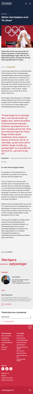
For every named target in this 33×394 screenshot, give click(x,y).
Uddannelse (20, 335)
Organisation (5, 338)
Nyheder (4, 14)
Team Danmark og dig (22, 356)
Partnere (3, 349)
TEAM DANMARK (6, 3)
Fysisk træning (21, 338)
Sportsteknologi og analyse (22, 347)
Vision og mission (6, 335)
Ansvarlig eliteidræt (7, 342)
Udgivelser (4, 347)
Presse (3, 375)
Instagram (10, 368)
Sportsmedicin (21, 345)
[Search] (30, 390)
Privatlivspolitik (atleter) (21, 359)
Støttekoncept (5, 340)
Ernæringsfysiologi (22, 340)
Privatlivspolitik (9, 321)
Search (26, 3)
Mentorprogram (21, 353)
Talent (3, 345)
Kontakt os (5, 373)
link (2, 368)
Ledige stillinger (7, 378)
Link (6, 368)
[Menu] (30, 3)
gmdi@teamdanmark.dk (23, 283)
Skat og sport (20, 351)
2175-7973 (20, 281)
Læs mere (7, 304)
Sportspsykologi (21, 342)
